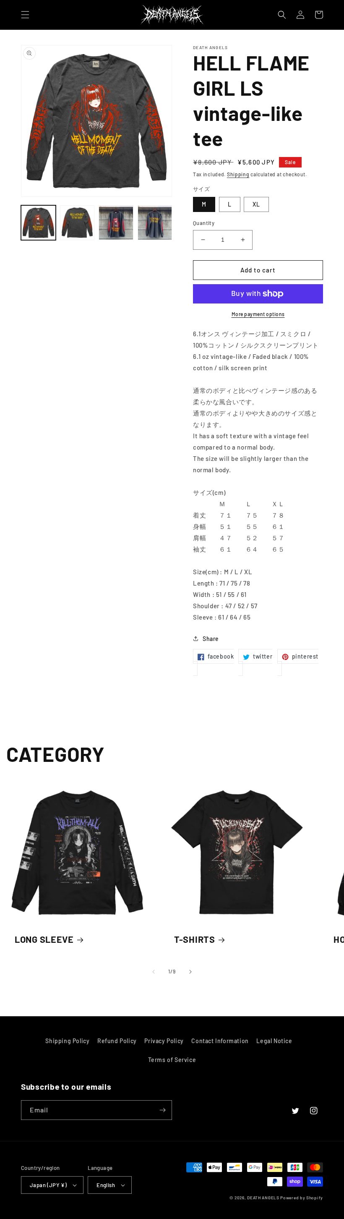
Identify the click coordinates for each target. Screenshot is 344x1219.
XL (256, 204)
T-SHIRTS (194, 939)
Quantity (203, 223)
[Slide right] (190, 972)
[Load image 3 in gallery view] (116, 222)
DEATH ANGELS (263, 1197)
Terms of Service (172, 1059)
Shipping (238, 174)
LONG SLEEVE (44, 939)
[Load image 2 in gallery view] (77, 222)
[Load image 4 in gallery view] (155, 222)
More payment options (258, 314)
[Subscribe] (162, 1110)
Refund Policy (117, 1040)
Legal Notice (274, 1040)
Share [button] (211, 638)
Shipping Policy (67, 1040)
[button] (25, 14)
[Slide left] (153, 972)
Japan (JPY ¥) (48, 1185)
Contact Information (219, 1040)
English (105, 1185)
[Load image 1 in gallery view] (38, 222)
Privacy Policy (163, 1040)
